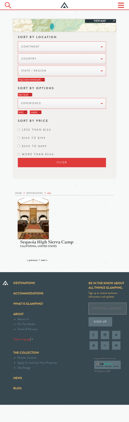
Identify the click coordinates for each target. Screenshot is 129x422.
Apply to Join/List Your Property (37, 362)
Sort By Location (37, 37)
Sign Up (100, 322)
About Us (23, 319)
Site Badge (24, 367)
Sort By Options (36, 88)
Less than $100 (36, 130)
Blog (17, 388)
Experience (31, 103)
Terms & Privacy (27, 329)
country (28, 58)
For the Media (26, 324)
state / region (33, 71)
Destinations (24, 283)
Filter (62, 162)
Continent (30, 46)
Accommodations (28, 293)
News (17, 378)
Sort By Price (33, 120)
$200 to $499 (34, 146)
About (18, 314)
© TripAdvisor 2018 (102, 371)
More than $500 (38, 154)
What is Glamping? (28, 303)
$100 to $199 (34, 138)
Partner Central (26, 357)
